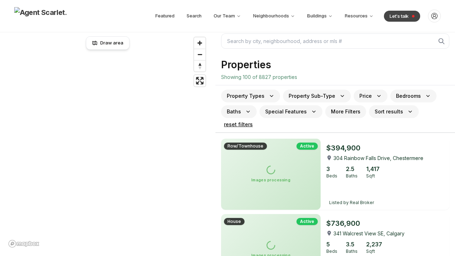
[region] (108, 142)
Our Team (224, 16)
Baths (234, 111)
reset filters (238, 124)
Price (365, 96)
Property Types (245, 96)
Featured (165, 16)
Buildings (317, 16)
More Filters (345, 111)
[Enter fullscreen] (199, 80)
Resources (356, 16)
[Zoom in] (199, 43)
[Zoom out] (199, 54)
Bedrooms (408, 96)
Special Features (286, 111)
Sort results (389, 111)
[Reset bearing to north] (199, 65)
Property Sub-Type (312, 96)
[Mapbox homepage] (23, 244)
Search (194, 16)
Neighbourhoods (271, 16)
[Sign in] (434, 16)
